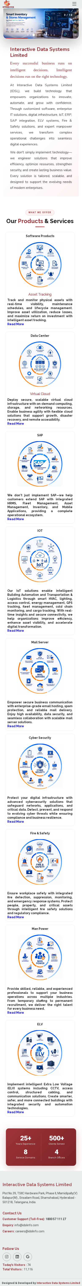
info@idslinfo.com (27, 1225)
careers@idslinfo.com (29, 1231)
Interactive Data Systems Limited (58, 1283)
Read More (15, 324)
